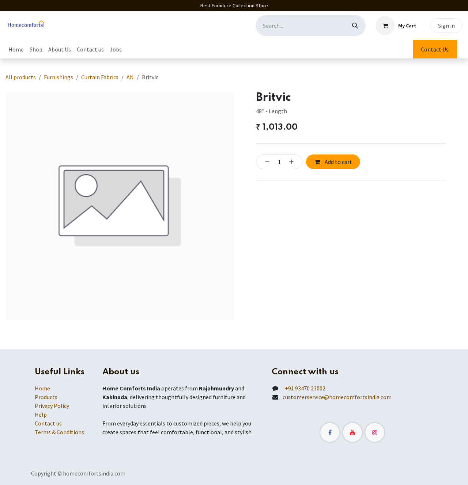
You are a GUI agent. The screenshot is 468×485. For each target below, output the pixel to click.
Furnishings (58, 77)
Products (46, 397)
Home (42, 388)
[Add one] (293, 162)
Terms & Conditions (59, 432)
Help (41, 414)
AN (130, 77)
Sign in (446, 25)
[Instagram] (374, 432)
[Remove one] (265, 162)
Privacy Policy (52, 405)
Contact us (48, 423)
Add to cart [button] (338, 161)
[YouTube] (352, 432)
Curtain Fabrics (99, 77)
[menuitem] (16, 49)
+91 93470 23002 (304, 388)
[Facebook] (329, 432)
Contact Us (435, 49)
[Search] (355, 25)
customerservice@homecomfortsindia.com (337, 397)
